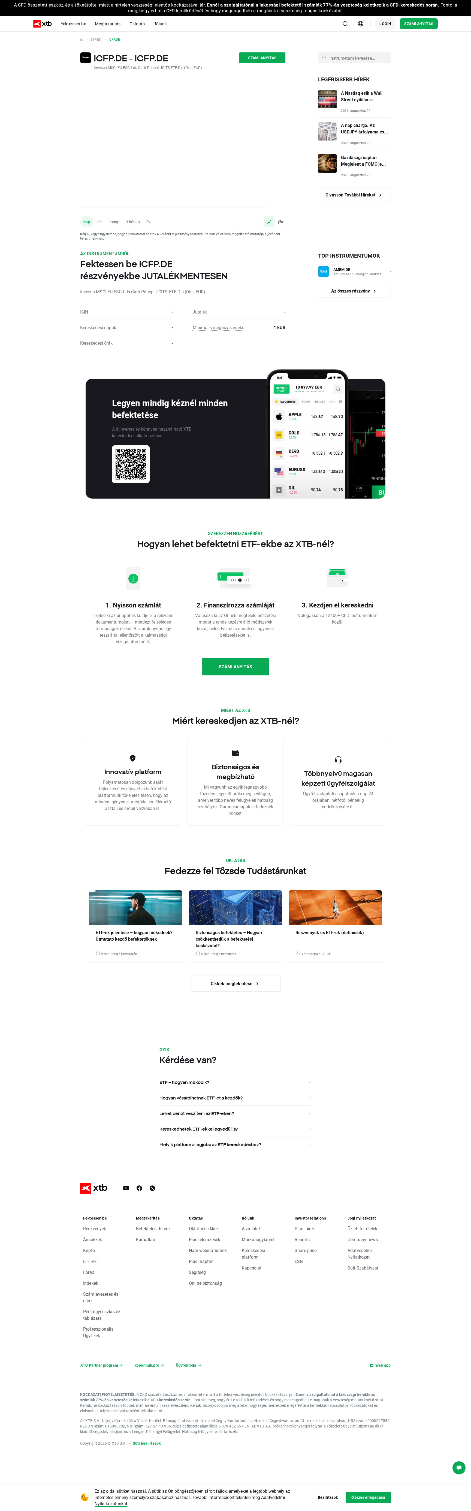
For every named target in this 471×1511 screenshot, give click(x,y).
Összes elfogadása (368, 1497)
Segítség (197, 1272)
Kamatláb (145, 1239)
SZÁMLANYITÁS (418, 23)
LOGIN (385, 23)
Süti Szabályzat (363, 1268)
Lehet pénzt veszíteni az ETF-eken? (196, 1113)
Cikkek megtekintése (232, 983)
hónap (113, 221)
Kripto (89, 1250)
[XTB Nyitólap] (42, 24)
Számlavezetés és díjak (100, 1297)
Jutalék (200, 312)
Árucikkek (92, 1239)
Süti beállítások (147, 1443)
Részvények (94, 1228)
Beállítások (328, 1497)
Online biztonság (205, 1283)
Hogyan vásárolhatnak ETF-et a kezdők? (201, 1097)
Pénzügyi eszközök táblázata (102, 1315)
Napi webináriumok (208, 1250)
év (148, 221)
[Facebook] (139, 1188)
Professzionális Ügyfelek (98, 1332)
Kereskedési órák (96, 343)
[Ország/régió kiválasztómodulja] (360, 23)
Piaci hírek (305, 1228)
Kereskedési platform (253, 1253)
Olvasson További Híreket (350, 195)
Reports (302, 1239)
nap (86, 221)
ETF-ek (95, 39)
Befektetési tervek (153, 1228)
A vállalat (251, 1228)
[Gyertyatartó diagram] (279, 221)
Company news (363, 1239)
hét (99, 221)
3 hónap (133, 221)
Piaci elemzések (204, 1239)
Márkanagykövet (258, 1239)
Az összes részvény (351, 291)
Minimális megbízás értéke (218, 327)
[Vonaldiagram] (269, 221)
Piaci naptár (201, 1261)
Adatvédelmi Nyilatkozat (360, 1253)
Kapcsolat (251, 1268)
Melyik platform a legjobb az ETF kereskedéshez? (210, 1144)
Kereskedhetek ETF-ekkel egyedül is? (198, 1128)
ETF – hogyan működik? (184, 1082)
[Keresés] (345, 23)
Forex (88, 1272)
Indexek (90, 1283)
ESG (299, 1261)
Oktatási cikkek (204, 1228)
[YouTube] (126, 1188)
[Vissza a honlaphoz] (81, 39)
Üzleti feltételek (363, 1228)
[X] (152, 1188)
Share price (306, 1250)
